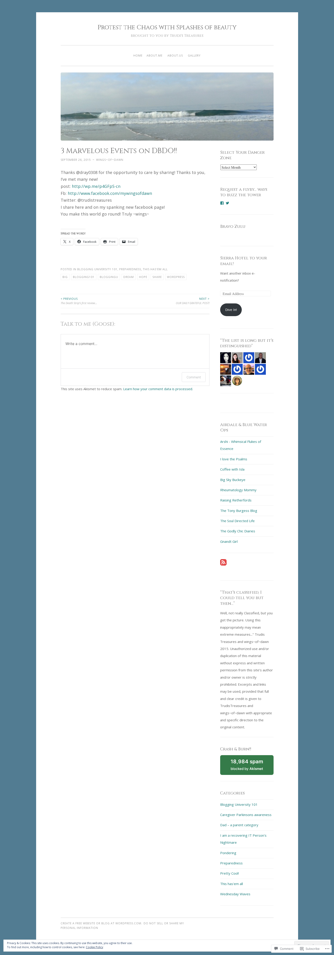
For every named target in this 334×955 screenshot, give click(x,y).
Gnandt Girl (229, 541)
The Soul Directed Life (237, 520)
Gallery (194, 55)
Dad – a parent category (239, 825)
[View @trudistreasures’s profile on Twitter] (227, 203)
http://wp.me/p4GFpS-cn (96, 186)
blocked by (252, 766)
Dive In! (231, 309)
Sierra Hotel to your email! (243, 260)
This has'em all (155, 269)
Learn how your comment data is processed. (158, 389)
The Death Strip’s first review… (79, 301)
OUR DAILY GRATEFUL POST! (192, 301)
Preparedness (130, 269)
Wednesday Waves (235, 894)
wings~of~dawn (109, 160)
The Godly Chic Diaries (237, 531)
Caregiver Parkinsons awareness (246, 814)
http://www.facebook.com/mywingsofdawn (110, 193)
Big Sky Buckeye (232, 479)
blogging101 (84, 277)
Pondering (228, 853)
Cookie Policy (94, 947)
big (65, 277)
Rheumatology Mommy (238, 490)
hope (143, 277)
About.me (154, 55)
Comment (194, 377)
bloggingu (109, 277)
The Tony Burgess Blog (238, 510)
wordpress (176, 277)
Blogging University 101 (97, 269)
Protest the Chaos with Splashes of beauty (167, 27)
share (157, 277)
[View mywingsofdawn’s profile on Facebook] (222, 203)
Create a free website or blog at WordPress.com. (101, 923)
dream (128, 277)
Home (137, 55)
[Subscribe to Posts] (223, 564)
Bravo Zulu (232, 226)
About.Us (175, 55)
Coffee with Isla (232, 469)
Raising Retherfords (236, 500)
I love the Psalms (233, 459)
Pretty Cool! (229, 873)
